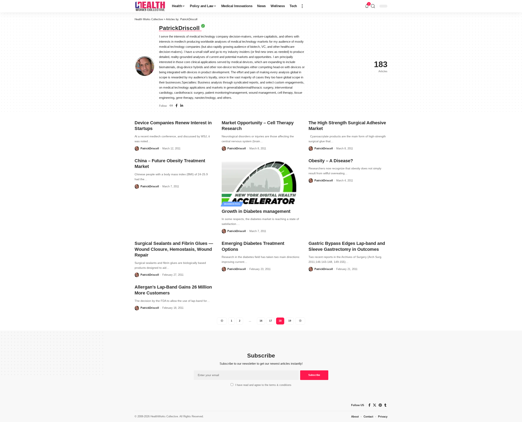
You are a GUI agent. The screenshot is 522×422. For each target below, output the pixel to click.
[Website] (171, 106)
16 (261, 320)
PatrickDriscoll (149, 148)
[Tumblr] (385, 405)
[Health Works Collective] (150, 6)
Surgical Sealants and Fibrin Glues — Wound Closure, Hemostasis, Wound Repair (174, 249)
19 (289, 320)
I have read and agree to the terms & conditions (263, 384)
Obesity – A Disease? (331, 160)
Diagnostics (232, 204)
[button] (302, 6)
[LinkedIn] (182, 106)
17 (270, 320)
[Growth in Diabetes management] (261, 181)
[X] (374, 405)
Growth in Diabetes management (256, 211)
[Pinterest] (380, 405)
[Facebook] (176, 106)
